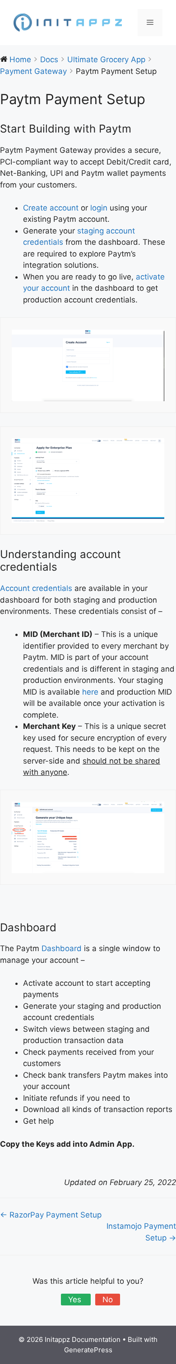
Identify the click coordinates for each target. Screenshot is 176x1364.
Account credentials (36, 588)
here (90, 691)
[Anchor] (136, 128)
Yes (75, 1299)
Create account (51, 207)
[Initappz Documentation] (68, 22)
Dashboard (62, 948)
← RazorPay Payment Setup (51, 1214)
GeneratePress (88, 1350)
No (107, 1299)
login (98, 207)
